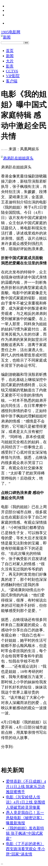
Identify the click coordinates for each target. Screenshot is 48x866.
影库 (10, 66)
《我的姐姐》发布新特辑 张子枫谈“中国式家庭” (25, 833)
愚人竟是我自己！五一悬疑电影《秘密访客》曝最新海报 (25, 817)
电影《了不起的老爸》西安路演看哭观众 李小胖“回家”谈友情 (25, 849)
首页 (10, 50)
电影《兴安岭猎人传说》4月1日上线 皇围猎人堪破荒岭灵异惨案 (25, 802)
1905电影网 (10, 32)
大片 (10, 61)
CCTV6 (12, 71)
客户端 (11, 81)
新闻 (10, 56)
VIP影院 (13, 76)
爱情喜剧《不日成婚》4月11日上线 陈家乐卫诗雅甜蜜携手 (26, 786)
